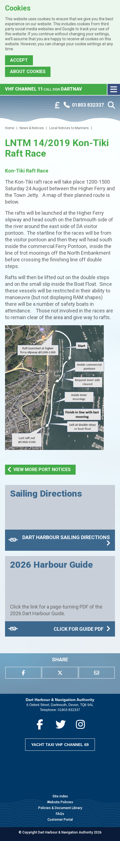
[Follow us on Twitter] (61, 724)
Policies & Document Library (60, 808)
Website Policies (60, 802)
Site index (60, 796)
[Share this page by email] (97, 673)
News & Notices (32, 128)
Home (9, 128)
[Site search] (111, 105)
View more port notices (42, 469)
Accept (19, 60)
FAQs (60, 814)
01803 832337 (69, 710)
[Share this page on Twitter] (60, 673)
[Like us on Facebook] (40, 724)
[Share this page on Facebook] (23, 673)
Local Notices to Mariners (69, 128)
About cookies (27, 71)
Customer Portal (60, 820)
